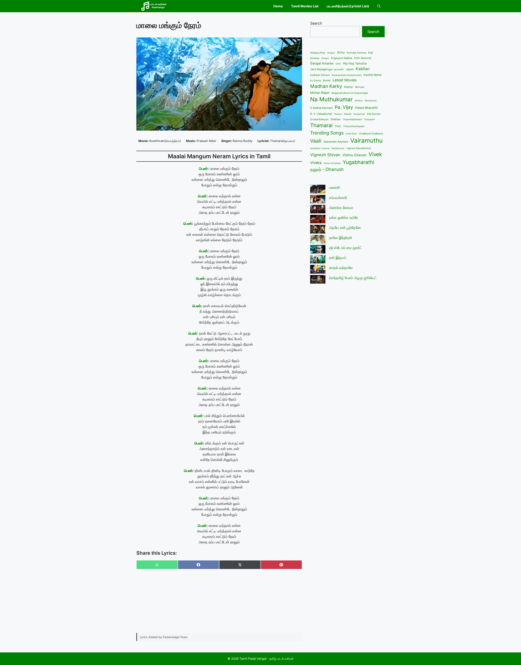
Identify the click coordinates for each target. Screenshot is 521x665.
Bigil (370, 52)
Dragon (325, 58)
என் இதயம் (337, 258)
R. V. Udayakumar (321, 113)
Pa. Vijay (344, 107)
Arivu (341, 52)
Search (316, 23)
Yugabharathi (358, 162)
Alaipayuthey (317, 52)
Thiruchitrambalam (353, 126)
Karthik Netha (373, 74)
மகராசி (334, 187)
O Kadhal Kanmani (321, 107)
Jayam (350, 69)
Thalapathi (369, 119)
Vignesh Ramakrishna (358, 148)
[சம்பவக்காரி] (317, 200)
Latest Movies (345, 80)
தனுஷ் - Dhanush (327, 169)
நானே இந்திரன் (340, 238)
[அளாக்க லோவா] (317, 210)
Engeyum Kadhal (341, 58)
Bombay (315, 58)
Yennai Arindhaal (332, 163)
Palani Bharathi (366, 108)
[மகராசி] (317, 190)
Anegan (331, 52)
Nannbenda (371, 100)
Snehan (335, 119)
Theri (338, 126)
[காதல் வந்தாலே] (317, 270)
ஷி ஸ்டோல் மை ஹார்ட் (345, 248)
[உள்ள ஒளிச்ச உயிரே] (317, 220)
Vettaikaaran (338, 148)
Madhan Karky (326, 86)
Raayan (338, 114)
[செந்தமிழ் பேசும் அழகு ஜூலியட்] (317, 280)
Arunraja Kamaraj (356, 52)
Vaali (315, 141)
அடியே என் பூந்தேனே (345, 227)
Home (278, 6)
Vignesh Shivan (325, 154)
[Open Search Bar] (379, 6)
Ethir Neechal (362, 58)
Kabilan (363, 68)
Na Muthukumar (331, 99)
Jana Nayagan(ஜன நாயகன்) (327, 69)
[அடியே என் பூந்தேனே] (317, 230)
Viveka (316, 163)
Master (348, 86)
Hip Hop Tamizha (355, 63)
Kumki (327, 80)
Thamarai (321, 125)
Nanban (359, 100)
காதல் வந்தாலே (341, 267)
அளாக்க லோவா (341, 207)
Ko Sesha (315, 80)
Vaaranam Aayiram (335, 141)
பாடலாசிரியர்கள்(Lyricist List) (348, 6)
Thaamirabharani (352, 119)
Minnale (359, 86)
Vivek (375, 154)
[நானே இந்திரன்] (317, 240)
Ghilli (338, 63)
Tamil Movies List (305, 6)
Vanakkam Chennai (319, 148)
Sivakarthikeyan (319, 119)
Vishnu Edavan (354, 155)
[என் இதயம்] (317, 260)
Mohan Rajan (319, 93)
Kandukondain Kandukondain (347, 75)
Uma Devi (351, 133)
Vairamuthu (366, 140)
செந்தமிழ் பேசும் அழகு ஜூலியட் (353, 278)
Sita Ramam (374, 113)
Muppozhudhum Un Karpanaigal (350, 92)
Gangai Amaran (322, 63)
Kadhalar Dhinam (320, 74)
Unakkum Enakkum (371, 133)
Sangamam (359, 114)
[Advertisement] (219, 601)
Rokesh (347, 114)
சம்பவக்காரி (338, 197)
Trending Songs (327, 132)
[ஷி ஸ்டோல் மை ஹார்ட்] (317, 250)
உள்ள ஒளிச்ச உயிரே (343, 217)
